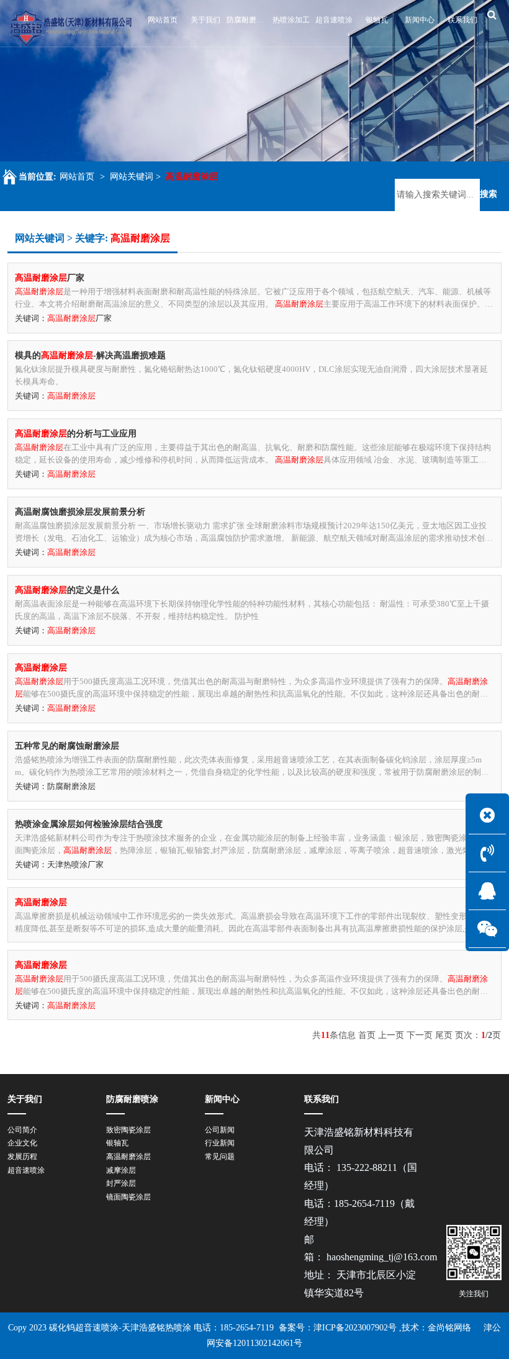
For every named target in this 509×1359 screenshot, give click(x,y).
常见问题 (220, 1156)
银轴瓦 (117, 1143)
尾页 (444, 1035)
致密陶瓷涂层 (128, 1130)
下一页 (420, 1035)
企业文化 (22, 1143)
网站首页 (77, 176)
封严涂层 (121, 1183)
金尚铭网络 (449, 1327)
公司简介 (22, 1130)
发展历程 (22, 1156)
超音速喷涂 (26, 1170)
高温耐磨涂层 (128, 1156)
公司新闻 (220, 1130)
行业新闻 (220, 1143)
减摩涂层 (121, 1170)
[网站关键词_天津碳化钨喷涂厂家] (70, 28)
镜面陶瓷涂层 (128, 1197)
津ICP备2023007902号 (355, 1327)
